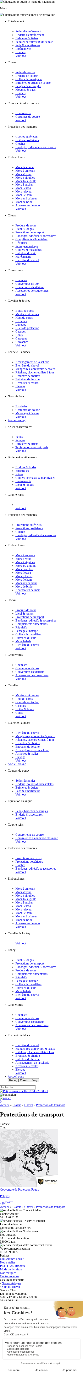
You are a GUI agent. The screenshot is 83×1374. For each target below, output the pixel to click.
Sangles (20, 440)
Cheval (28, 1105)
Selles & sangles (25, 780)
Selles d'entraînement (28, 31)
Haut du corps (24, 317)
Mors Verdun (23, 174)
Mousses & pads (25, 89)
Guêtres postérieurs (27, 140)
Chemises (21, 280)
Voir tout (20, 55)
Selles (19, 436)
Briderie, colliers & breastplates (34, 784)
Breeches (21, 321)
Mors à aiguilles (25, 177)
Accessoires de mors (27, 205)
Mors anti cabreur (26, 198)
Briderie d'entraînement (29, 34)
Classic (24, 1080)
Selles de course (25, 72)
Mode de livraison (11, 1269)
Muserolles (22, 470)
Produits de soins (25, 225)
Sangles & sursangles (28, 86)
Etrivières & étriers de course (33, 82)
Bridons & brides (25, 467)
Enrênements (23, 48)
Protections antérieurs (28, 524)
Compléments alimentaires (31, 239)
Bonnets (20, 52)
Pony (34, 1080)
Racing (13, 1080)
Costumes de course (27, 116)
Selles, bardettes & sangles (31, 811)
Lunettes (20, 324)
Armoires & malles (26, 382)
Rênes (19, 474)
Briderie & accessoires (29, 814)
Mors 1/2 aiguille (25, 181)
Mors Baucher (24, 184)
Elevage (20, 386)
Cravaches (21, 342)
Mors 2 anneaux (25, 170)
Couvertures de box (27, 283)
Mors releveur (23, 191)
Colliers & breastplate (28, 79)
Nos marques (8, 1272)
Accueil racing (16, 420)
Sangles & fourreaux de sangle (34, 41)
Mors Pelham (23, 195)
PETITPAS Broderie (12, 1266)
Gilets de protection (27, 328)
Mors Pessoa (23, 188)
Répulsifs (21, 242)
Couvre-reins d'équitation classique (36, 838)
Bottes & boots (24, 310)
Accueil (4, 1105)
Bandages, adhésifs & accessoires (35, 147)
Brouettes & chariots (27, 375)
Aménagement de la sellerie (32, 362)
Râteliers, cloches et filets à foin (34, 372)
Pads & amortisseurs (27, 45)
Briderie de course (26, 75)
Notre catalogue (11, 1283)
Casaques (21, 338)
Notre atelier (7, 1262)
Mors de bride (23, 202)
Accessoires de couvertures (31, 290)
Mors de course (24, 167)
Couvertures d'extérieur (29, 287)
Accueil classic (17, 764)
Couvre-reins (23, 113)
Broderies (21, 406)
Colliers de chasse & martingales (35, 477)
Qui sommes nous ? (12, 1259)
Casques (20, 331)
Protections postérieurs (29, 528)
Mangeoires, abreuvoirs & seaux (35, 369)
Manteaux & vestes (27, 314)
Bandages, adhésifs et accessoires (35, 535)
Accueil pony (16, 1076)
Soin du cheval (11, 1286)
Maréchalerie (23, 256)
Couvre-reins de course (29, 834)
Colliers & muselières (28, 249)
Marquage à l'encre (27, 413)
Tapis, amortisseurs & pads (31, 447)
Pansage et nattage (26, 246)
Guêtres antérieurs (26, 136)
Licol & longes (24, 229)
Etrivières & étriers (26, 38)
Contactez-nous (9, 1276)
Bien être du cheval (27, 260)
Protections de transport (29, 232)
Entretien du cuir (25, 253)
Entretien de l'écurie (27, 379)
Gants (19, 335)
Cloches (20, 143)
